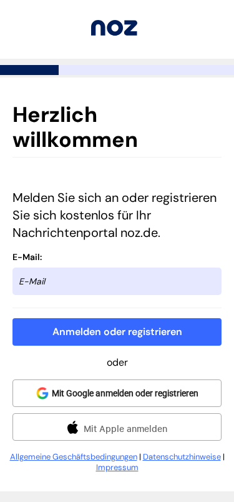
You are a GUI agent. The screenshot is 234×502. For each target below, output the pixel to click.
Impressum (117, 467)
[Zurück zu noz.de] (114, 32)
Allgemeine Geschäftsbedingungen (73, 456)
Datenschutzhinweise (182, 456)
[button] (117, 332)
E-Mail (26, 257)
